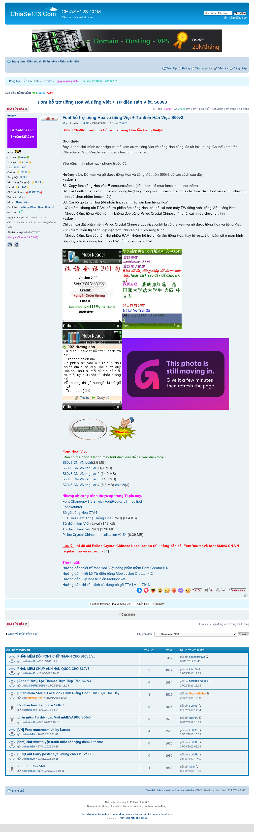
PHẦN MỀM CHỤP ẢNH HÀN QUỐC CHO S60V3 (53, 669)
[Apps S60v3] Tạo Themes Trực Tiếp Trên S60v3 (54, 681)
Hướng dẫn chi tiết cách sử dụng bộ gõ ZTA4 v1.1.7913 (106, 585)
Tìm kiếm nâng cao (235, 17)
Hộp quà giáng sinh (66, 81)
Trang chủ (18, 61)
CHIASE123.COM (81, 11)
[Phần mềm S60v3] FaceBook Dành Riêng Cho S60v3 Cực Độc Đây (68, 693)
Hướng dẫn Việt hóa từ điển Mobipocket (94, 579)
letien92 (30, 661)
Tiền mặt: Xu (30, 81)
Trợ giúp (171, 68)
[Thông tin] (223, 590)
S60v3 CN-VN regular (79, 468)
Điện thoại (34, 61)
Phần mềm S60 (69, 61)
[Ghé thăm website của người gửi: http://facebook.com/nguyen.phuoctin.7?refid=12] (16, 244)
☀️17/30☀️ (25, 162)
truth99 (85, 123)
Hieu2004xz (33, 770)
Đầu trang (245, 596)
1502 (17, 167)
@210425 (121, 123)
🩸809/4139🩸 (34, 192)
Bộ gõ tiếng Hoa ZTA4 (80, 513)
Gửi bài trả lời (13, 107)
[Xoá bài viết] (205, 590)
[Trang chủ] (34, 11)
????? (23, 177)
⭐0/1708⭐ (22, 187)
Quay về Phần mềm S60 (22, 633)
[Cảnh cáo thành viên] (217, 590)
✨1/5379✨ (23, 172)
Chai (191, 766)
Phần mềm (50, 61)
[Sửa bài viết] (197, 590)
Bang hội (14, 81)
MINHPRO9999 (35, 685)
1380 (23, 167)
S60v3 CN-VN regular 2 (81, 474)
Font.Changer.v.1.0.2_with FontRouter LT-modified (102, 501)
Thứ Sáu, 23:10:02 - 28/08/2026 (99, 81)
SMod (41, 92)
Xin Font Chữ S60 (31, 766)
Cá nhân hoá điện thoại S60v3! (40, 705)
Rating (186, 68)
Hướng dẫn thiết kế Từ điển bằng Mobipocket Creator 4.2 (108, 573)
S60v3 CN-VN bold (77, 462)
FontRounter (72, 507)
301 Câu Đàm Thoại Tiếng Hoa (87, 518)
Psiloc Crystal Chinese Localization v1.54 (95, 535)
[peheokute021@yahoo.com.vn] (9, 244)
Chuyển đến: (145, 633)
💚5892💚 (23, 157)
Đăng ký (223, 68)
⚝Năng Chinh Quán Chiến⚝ (38, 207)
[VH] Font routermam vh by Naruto (43, 730)
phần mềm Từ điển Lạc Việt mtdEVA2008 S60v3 (54, 717)
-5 (20, 197)
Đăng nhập (240, 68)
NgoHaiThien (34, 697)
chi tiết (120, 485)
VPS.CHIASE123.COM (133, 818)
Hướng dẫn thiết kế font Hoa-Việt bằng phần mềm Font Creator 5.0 (115, 568)
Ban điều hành (154, 790)
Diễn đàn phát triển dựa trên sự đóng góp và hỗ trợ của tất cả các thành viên (127, 814)
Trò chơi (47, 81)
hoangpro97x (197, 656)
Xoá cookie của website (179, 790)
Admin (50, 92)
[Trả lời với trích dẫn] (238, 590)
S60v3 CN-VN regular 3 (81, 479)
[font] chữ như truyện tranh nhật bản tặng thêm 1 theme (60, 742)
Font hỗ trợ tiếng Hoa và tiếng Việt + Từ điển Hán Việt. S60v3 (102, 102)
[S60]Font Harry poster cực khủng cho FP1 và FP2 (55, 754)
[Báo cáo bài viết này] (211, 590)
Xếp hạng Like (203, 68)
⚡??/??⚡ (38, 182)
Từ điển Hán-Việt (76, 523)
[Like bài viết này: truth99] (139, 591)
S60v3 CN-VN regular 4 (81, 485)
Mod (34, 92)
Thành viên (22, 202)
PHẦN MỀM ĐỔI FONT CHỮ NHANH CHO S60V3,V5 (56, 656)
